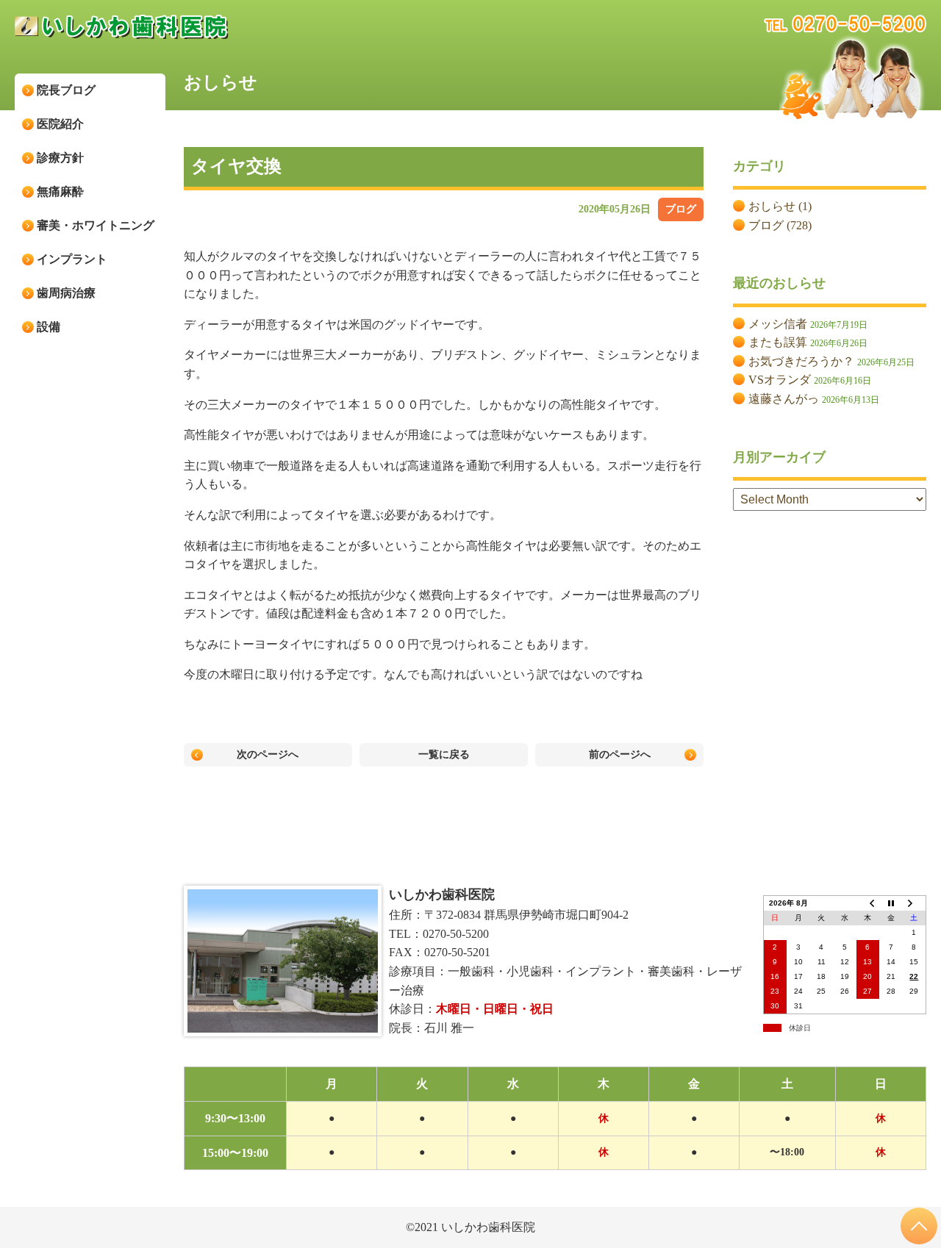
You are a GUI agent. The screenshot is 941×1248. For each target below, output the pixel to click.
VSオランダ (779, 379)
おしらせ (771, 206)
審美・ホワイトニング (95, 225)
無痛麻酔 (60, 191)
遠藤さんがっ (783, 398)
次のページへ (267, 754)
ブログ (680, 209)
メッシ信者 (777, 324)
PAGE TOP (919, 1226)
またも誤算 (777, 342)
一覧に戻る (444, 754)
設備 (48, 326)
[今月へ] (891, 903)
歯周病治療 (66, 293)
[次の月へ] (914, 903)
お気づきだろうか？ (801, 361)
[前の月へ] (868, 903)
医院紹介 (60, 124)
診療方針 (60, 157)
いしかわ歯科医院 (442, 894)
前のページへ (620, 754)
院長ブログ (66, 90)
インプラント (72, 259)
